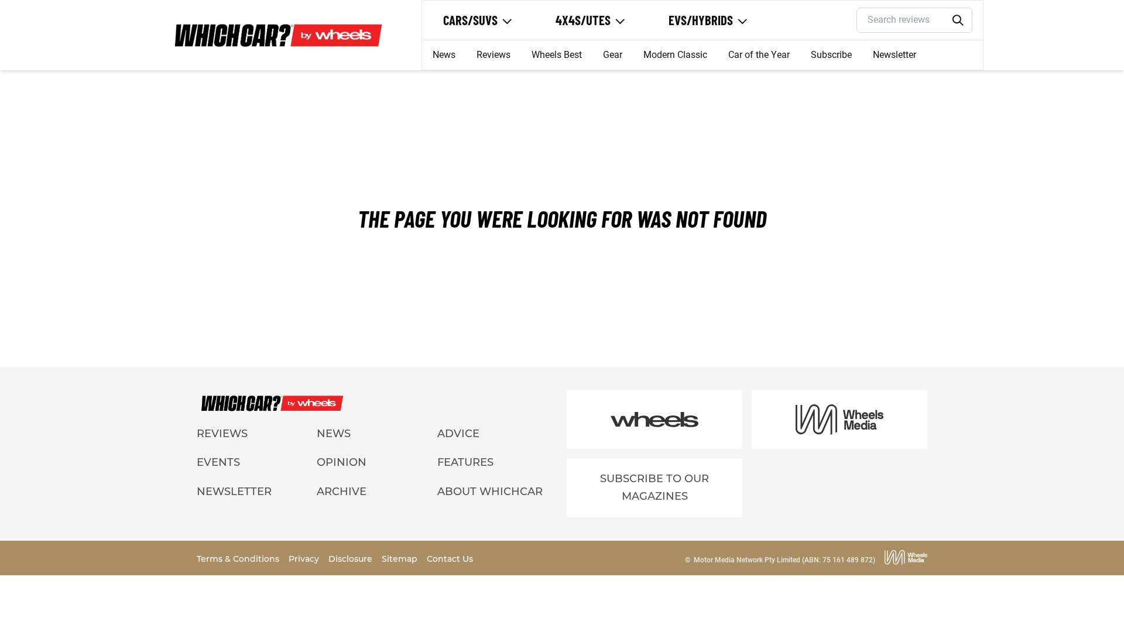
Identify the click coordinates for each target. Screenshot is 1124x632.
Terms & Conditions (239, 559)
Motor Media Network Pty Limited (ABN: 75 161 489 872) (784, 560)
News (444, 54)
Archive (341, 491)
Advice (458, 433)
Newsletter (894, 54)
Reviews (493, 54)
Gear (612, 54)
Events (218, 462)
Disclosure (351, 559)
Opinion (341, 462)
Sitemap (401, 559)
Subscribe (831, 54)
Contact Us (450, 559)
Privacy (305, 559)
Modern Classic (675, 54)
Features (465, 462)
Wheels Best (557, 54)
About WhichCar (490, 491)
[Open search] (958, 20)
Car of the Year (759, 54)
